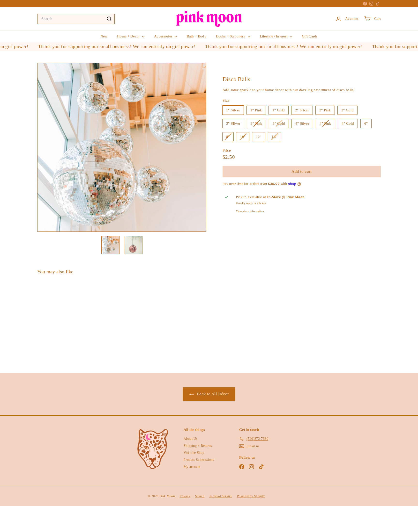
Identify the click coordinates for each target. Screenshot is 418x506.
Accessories (163, 36)
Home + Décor (129, 36)
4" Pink (327, 124)
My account (192, 467)
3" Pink (258, 124)
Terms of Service (220, 496)
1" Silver (233, 110)
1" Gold (278, 110)
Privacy (185, 496)
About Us (190, 439)
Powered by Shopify (251, 496)
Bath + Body (196, 36)
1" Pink (256, 110)
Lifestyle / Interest (274, 36)
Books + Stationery (231, 36)
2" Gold (347, 110)
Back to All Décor (212, 394)
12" (258, 136)
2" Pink (325, 110)
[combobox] (76, 19)
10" (244, 137)
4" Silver (302, 123)
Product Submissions (199, 460)
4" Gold (348, 123)
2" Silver (302, 110)
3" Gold (281, 124)
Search (199, 496)
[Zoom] (121, 147)
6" (366, 123)
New (103, 36)
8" (229, 137)
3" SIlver (233, 123)
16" (276, 137)
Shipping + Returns (198, 446)
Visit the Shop (194, 453)
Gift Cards (310, 36)
